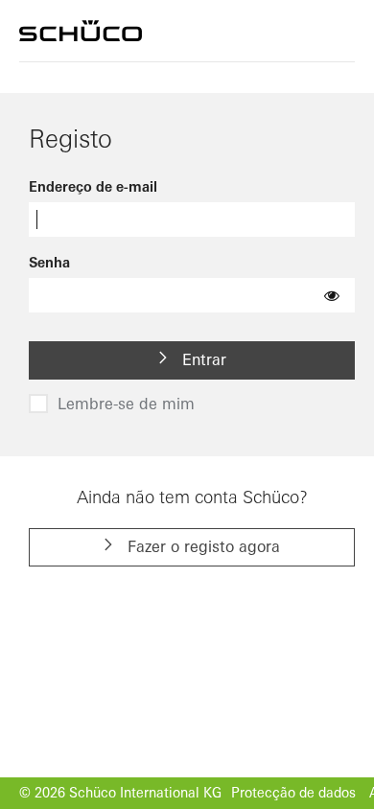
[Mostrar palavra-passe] (332, 295)
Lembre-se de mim (126, 403)
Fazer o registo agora (201, 546)
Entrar (201, 359)
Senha (49, 262)
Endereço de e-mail (93, 187)
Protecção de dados (293, 792)
